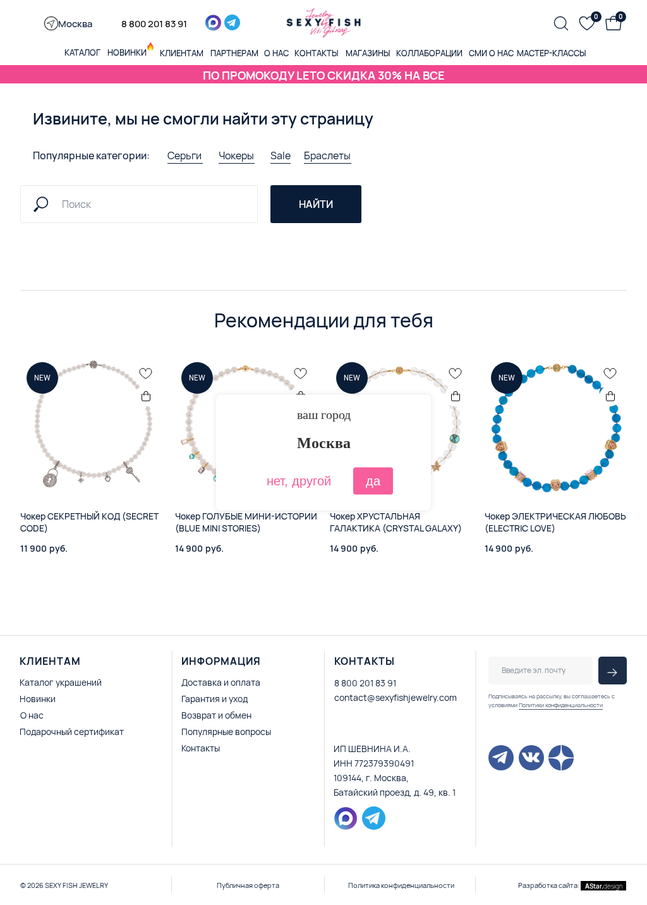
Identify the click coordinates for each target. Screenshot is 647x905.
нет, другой (299, 481)
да (373, 481)
